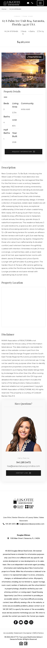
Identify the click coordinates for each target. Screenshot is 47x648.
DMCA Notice (38, 633)
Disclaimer (27, 633)
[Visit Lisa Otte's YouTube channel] (21, 622)
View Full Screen (35, 57)
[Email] (28, 3)
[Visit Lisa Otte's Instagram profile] (31, 622)
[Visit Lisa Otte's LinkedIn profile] (26, 622)
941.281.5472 (23, 462)
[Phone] (32, 3)
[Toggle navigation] (40, 3)
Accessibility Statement (12, 633)
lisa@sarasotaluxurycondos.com (23, 466)
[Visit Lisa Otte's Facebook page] (16, 622)
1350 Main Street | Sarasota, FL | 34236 (25, 538)
